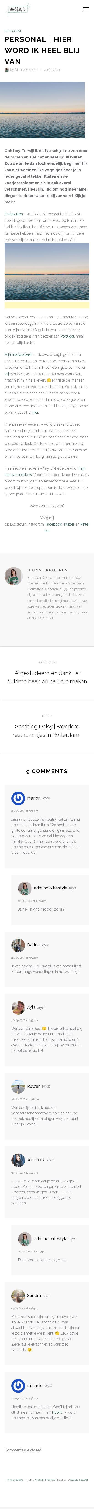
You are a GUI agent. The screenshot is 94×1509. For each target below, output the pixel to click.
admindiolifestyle (51, 888)
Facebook (53, 524)
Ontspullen (14, 214)
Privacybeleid (14, 1479)
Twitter (68, 524)
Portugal (67, 336)
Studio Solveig (79, 1479)
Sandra (34, 1295)
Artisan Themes (45, 1479)
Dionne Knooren (26, 70)
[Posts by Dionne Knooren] (7, 70)
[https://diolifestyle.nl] (30, 627)
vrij (7, 374)
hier (35, 412)
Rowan (34, 1086)
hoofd (57, 1412)
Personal (13, 31)
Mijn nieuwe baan (19, 354)
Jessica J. (36, 1159)
